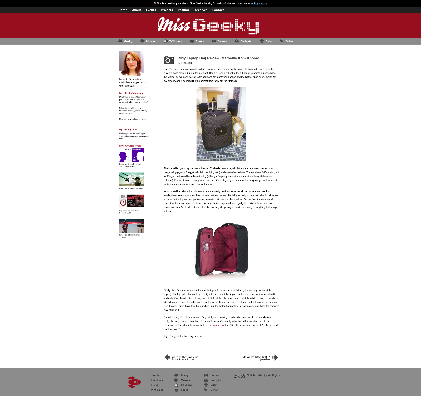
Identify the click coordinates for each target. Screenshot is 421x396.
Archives (201, 9)
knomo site (219, 325)
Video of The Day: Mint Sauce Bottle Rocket (185, 358)
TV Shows (175, 41)
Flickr (154, 384)
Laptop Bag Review (191, 336)
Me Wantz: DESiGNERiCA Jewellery (257, 358)
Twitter (156, 375)
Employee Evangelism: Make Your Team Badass (130, 165)
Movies (150, 41)
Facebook (157, 380)
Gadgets (246, 41)
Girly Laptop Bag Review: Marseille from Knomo (218, 58)
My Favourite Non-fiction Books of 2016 (129, 211)
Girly (268, 41)
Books (200, 41)
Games (222, 41)
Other (289, 41)
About (136, 9)
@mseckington (127, 85)
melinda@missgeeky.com (133, 82)
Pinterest (157, 389)
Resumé (184, 9)
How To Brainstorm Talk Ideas (131, 188)
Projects (167, 9)
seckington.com (259, 3)
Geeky (128, 41)
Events (151, 9)
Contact (218, 9)
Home (122, 9)
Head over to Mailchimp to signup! (133, 119)
